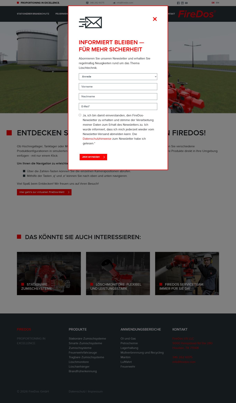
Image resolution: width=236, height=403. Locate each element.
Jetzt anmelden (91, 156)
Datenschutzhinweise (97, 139)
